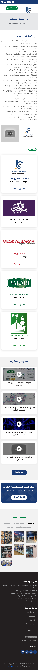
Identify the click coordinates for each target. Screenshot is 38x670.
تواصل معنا (30, 624)
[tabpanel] (19, 548)
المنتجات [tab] (7, 523)
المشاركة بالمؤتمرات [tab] (23, 527)
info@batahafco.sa (29, 641)
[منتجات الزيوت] (6, 552)
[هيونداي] (6, 563)
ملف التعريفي (18, 497)
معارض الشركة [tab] (19, 523)
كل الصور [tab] (31, 523)
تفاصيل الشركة (19, 189)
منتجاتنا (32, 616)
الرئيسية (26, 24)
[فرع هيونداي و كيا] (19, 536)
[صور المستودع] (31, 537)
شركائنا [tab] (10, 527)
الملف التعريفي (11, 8)
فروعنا (32, 620)
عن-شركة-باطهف (15, 24)
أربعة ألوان (11, 666)
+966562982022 (30, 637)
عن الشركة (19, 472)
